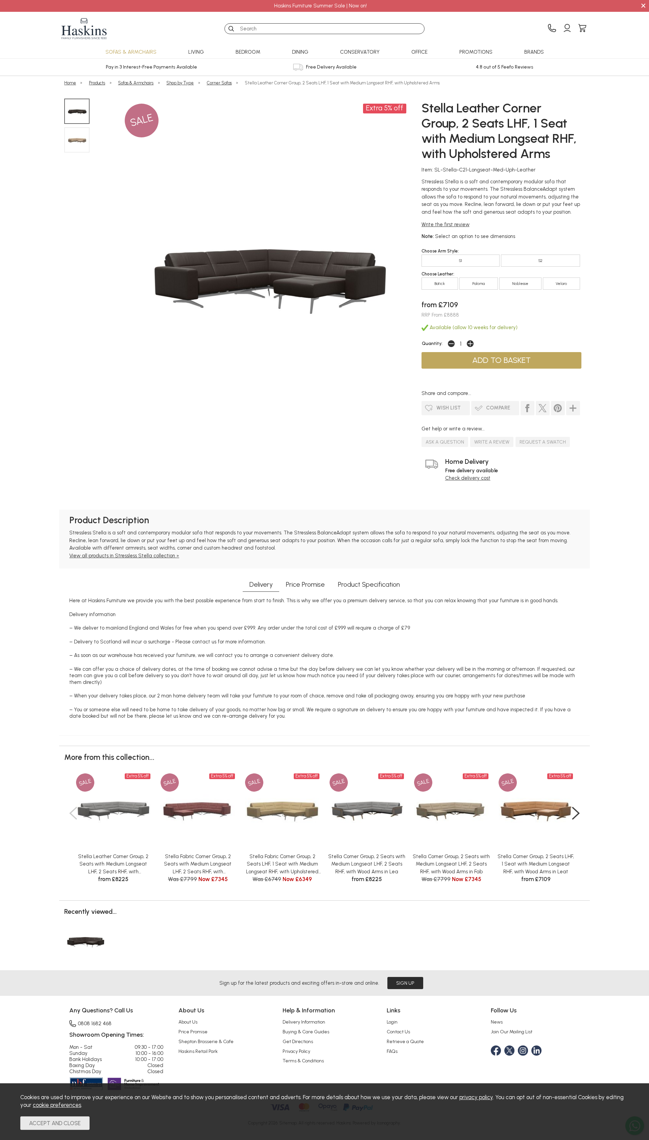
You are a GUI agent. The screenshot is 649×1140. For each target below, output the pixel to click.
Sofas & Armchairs (131, 52)
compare (498, 408)
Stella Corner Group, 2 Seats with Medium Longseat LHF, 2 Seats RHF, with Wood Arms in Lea (366, 864)
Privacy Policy (296, 1051)
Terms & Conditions (303, 1060)
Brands (534, 52)
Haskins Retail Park (198, 1051)
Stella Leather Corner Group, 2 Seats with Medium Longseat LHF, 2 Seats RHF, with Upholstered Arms (113, 864)
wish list (448, 408)
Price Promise (305, 584)
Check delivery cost (467, 478)
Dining (300, 52)
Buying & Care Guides (306, 1031)
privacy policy (476, 1097)
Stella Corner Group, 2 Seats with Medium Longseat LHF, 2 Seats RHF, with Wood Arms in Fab (451, 864)
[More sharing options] (573, 408)
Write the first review (446, 224)
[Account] (567, 28)
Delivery (261, 584)
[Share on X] (543, 408)
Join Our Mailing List (511, 1031)
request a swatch (543, 442)
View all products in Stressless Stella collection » (124, 556)
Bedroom (248, 52)
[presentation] (73, 813)
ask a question (445, 442)
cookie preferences (57, 1105)
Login (392, 1022)
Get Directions (298, 1041)
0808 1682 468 (95, 1023)
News (497, 1022)
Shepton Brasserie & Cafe (206, 1041)
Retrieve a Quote (405, 1041)
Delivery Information (304, 1022)
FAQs (392, 1051)
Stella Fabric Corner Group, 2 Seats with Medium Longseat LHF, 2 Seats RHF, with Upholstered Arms (198, 864)
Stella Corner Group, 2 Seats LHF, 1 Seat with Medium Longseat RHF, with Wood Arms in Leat (536, 864)
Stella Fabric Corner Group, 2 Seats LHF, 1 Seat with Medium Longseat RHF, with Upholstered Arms (282, 864)
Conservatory (360, 52)
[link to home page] (84, 28)
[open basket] (582, 28)
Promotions (475, 52)
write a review (491, 442)
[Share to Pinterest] (558, 408)
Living (196, 52)
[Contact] (552, 28)
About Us (187, 1022)
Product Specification (369, 584)
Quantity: (432, 343)
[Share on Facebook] (527, 408)
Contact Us (398, 1031)
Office (419, 52)
